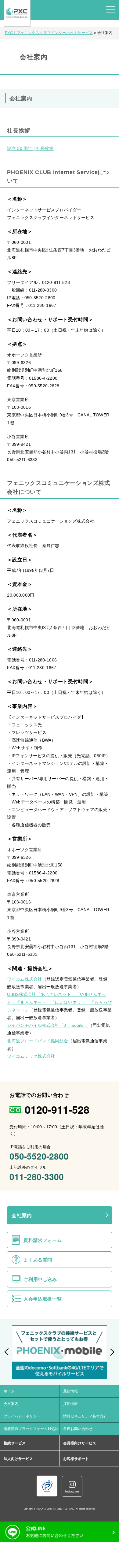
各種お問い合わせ (77, 1429)
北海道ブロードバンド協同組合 (37, 1040)
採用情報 (70, 1404)
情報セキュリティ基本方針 (85, 1416)
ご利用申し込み (40, 1279)
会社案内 (22, 1215)
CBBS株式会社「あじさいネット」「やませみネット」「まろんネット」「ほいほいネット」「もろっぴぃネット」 (59, 1002)
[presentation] (6, 1352)
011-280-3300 (36, 1176)
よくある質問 (37, 1259)
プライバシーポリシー (22, 1416)
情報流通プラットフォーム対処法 (31, 1429)
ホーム (9, 1391)
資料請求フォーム (42, 1240)
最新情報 (70, 1391)
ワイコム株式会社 (24, 979)
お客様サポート (76, 1459)
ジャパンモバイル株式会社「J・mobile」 (47, 1025)
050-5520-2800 (39, 1156)
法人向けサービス (18, 1459)
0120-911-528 (57, 1109)
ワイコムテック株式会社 (31, 1056)
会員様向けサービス (79, 1443)
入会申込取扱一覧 (42, 1299)
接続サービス (15, 1443)
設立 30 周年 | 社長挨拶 (30, 148)
